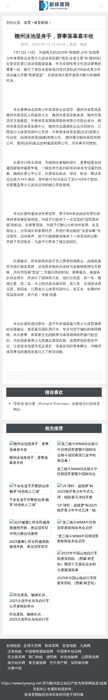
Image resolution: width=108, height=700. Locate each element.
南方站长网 (16, 662)
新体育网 (52, 645)
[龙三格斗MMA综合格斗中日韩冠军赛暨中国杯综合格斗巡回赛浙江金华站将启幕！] (78, 452)
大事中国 (15, 668)
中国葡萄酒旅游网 (39, 651)
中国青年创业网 (69, 651)
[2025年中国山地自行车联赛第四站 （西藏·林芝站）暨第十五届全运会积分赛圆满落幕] (78, 561)
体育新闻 (41, 22)
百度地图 (69, 645)
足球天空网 (32, 645)
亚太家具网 (16, 656)
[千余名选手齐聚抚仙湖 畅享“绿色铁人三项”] (30, 489)
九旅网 (85, 645)
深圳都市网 (79, 662)
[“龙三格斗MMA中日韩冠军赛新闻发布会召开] (78, 525)
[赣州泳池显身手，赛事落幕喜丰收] (30, 447)
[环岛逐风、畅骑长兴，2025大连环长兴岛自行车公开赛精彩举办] (30, 600)
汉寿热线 (15, 651)
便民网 (51, 656)
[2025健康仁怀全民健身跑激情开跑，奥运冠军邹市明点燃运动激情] (30, 528)
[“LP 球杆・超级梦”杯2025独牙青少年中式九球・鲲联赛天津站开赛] (78, 491)
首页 (27, 22)
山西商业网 (90, 656)
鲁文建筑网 (37, 662)
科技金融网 (69, 656)
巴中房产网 (58, 662)
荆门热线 (36, 656)
